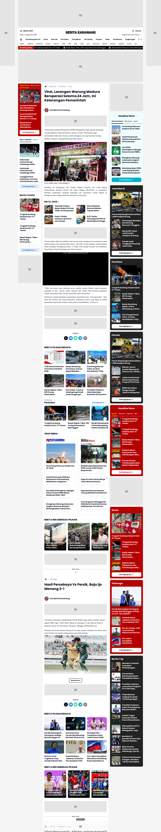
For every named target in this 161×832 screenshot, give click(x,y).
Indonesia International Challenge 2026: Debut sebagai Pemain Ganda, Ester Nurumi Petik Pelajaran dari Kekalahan (29, 162)
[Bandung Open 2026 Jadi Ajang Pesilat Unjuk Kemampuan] (116, 171)
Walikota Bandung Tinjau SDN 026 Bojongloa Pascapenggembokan (102, 545)
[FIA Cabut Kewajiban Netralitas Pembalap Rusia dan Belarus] (97, 747)
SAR (75, 44)
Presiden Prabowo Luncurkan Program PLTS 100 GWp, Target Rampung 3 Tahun (131, 686)
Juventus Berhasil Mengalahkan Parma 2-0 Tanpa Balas (28, 116)
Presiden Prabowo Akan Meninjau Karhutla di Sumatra (96, 392)
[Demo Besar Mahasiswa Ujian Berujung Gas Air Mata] (79, 536)
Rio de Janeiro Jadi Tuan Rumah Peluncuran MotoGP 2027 (131, 630)
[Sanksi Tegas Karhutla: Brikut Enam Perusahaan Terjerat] (116, 718)
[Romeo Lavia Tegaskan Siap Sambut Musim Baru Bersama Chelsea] (54, 747)
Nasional (39, 44)
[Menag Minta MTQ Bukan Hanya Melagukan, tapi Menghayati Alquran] (116, 729)
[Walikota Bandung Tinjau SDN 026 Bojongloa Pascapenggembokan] (102, 536)
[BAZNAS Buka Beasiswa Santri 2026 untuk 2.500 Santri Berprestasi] (95, 453)
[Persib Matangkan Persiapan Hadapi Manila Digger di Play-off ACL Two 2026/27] (54, 723)
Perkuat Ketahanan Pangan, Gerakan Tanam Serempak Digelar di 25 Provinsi (131, 759)
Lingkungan (130, 39)
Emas (129, 44)
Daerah (54, 39)
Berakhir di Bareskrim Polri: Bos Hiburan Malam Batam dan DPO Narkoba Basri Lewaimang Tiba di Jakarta (131, 738)
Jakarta (30, 44)
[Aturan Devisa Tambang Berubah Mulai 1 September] (116, 464)
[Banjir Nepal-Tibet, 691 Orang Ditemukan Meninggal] (54, 380)
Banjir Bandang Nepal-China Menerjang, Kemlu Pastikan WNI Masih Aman (102, 425)
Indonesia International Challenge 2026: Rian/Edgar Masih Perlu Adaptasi (28, 170)
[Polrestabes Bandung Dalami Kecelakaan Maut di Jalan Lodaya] (116, 677)
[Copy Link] (85, 338)
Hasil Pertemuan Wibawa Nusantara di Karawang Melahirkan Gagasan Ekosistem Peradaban (58, 479)
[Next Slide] (107, 478)
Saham (113, 44)
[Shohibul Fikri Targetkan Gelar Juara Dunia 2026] (97, 723)
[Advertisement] (80, 15)
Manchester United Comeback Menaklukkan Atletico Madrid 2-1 (102, 792)
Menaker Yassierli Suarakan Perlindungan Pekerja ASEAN (130, 665)
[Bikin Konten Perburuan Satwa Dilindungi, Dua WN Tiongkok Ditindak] (116, 750)
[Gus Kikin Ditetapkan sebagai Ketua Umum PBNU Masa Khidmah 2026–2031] (116, 150)
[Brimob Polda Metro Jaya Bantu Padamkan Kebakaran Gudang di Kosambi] (55, 536)
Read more (75, 680)
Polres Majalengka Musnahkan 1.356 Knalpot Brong (126, 215)
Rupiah (121, 44)
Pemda (99, 39)
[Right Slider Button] (141, 39)
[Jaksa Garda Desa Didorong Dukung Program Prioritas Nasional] (116, 380)
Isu (136, 44)
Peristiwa (65, 39)
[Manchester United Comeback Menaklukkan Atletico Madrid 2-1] (102, 784)
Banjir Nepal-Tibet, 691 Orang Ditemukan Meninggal (29, 239)
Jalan (107, 39)
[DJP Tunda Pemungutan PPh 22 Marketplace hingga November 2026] (80, 219)
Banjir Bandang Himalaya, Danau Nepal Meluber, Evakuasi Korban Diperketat (74, 369)
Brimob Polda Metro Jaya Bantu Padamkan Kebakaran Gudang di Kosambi (55, 545)
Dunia (48, 44)
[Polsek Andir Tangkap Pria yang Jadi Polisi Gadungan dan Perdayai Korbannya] (116, 244)
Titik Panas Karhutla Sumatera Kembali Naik (54, 369)
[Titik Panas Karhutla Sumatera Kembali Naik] (54, 357)
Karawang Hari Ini (33, 39)
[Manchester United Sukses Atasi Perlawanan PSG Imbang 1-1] (79, 784)
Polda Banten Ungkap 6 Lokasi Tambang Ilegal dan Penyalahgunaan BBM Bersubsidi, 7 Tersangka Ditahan (131, 697)
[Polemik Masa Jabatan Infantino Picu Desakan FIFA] (75, 747)
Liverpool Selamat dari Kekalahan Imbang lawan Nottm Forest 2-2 (28, 108)
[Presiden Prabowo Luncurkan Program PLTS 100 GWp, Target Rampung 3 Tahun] (116, 687)
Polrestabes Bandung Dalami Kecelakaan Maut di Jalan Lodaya (131, 676)
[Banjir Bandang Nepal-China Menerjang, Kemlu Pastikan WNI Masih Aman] (102, 413)
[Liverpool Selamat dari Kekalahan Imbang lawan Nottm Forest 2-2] (29, 96)
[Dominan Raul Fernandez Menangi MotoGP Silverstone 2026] (75, 723)
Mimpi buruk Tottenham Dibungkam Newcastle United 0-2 (29, 125)
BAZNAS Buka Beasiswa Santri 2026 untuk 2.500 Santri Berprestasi (95, 468)
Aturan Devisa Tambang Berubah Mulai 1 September (131, 463)
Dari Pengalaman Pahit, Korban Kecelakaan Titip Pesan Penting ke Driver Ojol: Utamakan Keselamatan (95, 369)
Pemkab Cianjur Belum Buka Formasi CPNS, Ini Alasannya (64, 208)
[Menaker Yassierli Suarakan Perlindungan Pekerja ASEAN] (116, 666)
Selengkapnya (28, 132)
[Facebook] (71, 338)
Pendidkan (76, 39)
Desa (46, 39)
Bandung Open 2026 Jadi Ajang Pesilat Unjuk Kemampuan (131, 170)
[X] (66, 338)
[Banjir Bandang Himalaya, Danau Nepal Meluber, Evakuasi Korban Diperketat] (75, 357)
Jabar (22, 44)
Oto (88, 44)
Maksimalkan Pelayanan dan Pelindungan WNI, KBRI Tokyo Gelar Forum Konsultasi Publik (93, 48)
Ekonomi (96, 44)
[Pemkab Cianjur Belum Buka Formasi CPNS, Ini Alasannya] (48, 209)
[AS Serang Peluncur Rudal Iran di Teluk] (60, 453)
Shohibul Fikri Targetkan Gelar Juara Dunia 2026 (95, 735)
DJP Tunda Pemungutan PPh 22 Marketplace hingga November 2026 (96, 218)
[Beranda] (45, 86)
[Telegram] (80, 338)
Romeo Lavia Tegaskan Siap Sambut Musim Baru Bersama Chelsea (53, 758)
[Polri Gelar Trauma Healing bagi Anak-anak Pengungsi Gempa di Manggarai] (75, 380)
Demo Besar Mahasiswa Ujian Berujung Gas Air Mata (78, 545)
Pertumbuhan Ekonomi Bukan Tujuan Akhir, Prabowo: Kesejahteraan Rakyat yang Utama (96, 208)
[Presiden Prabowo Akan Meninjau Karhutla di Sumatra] (97, 380)
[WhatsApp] (76, 338)
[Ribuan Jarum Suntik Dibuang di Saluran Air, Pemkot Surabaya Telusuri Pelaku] (116, 370)
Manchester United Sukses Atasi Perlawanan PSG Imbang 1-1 (79, 792)
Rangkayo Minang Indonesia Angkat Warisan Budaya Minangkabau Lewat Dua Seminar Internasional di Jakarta (59, 506)
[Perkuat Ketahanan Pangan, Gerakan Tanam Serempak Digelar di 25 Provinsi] (116, 760)
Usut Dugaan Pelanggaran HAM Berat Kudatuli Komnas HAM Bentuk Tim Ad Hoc (94, 504)
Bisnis (105, 44)
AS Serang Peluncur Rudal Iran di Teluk (60, 467)
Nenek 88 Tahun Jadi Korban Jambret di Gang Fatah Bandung (130, 233)
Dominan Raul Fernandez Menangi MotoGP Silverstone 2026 (75, 735)
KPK (69, 44)
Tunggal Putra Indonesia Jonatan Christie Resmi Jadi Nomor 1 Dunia (29, 179)
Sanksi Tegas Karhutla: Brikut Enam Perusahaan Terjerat (130, 717)
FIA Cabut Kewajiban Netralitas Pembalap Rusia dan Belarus (97, 758)
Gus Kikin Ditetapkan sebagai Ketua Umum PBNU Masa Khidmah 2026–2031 (60, 493)
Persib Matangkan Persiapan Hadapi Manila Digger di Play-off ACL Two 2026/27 (53, 735)
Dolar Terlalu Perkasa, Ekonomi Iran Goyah (63, 218)
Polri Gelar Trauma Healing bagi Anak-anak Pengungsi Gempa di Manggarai (75, 392)
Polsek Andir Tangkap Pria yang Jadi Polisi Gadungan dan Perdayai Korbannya (131, 243)
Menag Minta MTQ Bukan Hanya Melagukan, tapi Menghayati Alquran (130, 728)
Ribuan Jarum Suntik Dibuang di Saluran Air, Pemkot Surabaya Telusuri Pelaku (131, 369)
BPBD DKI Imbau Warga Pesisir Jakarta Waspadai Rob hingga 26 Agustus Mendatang (131, 390)
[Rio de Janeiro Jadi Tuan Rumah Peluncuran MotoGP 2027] (116, 631)
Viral (81, 44)
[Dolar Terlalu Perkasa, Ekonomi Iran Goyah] (48, 219)
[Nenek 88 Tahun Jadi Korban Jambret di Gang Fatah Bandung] (116, 234)
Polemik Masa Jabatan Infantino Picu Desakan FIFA (74, 758)
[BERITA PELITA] (80, 32)
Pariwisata (117, 39)
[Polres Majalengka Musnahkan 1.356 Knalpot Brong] (126, 202)
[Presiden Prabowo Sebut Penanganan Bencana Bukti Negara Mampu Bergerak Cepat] (116, 708)
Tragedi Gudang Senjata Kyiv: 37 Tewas (27, 216)
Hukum (56, 44)
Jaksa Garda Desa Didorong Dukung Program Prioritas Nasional (130, 379)
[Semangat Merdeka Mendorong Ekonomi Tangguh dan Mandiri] (116, 224)
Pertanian (88, 39)
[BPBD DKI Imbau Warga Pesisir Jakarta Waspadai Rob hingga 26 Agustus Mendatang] (116, 391)
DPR (63, 44)
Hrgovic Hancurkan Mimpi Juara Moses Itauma (93, 480)
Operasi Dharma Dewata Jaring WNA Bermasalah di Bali (95, 492)
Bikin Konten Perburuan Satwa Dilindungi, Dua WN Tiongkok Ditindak (131, 749)
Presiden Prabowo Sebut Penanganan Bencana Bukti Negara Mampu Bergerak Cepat (131, 707)
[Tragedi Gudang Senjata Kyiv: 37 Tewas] (29, 205)
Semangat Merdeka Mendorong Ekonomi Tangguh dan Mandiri (131, 223)
